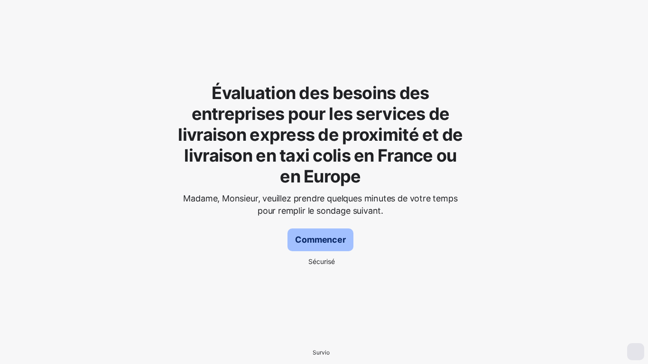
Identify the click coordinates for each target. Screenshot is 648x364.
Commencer (320, 240)
